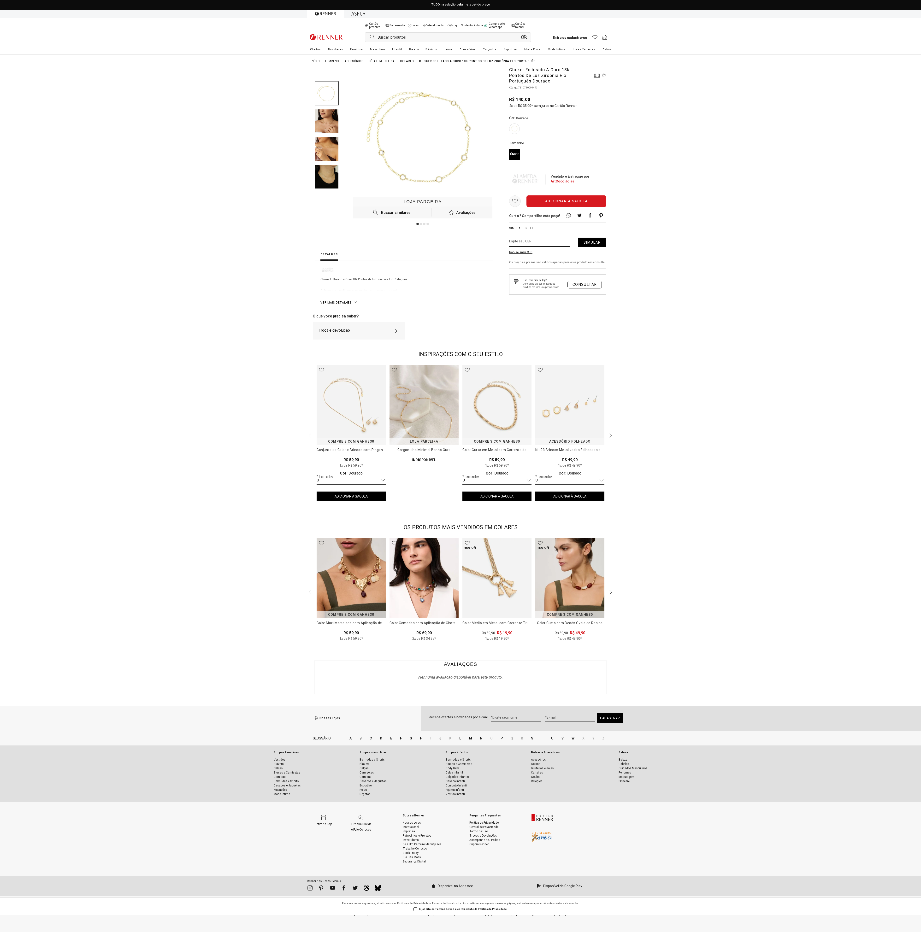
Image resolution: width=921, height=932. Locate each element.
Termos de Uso (442, 903)
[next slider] (309, 435)
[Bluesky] (378, 889)
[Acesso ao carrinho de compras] (605, 38)
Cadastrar (610, 718)
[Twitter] (355, 889)
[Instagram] (310, 889)
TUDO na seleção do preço (460, 5)
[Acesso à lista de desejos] (595, 38)
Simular (592, 242)
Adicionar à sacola (566, 201)
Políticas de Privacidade (413, 903)
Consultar (585, 284)
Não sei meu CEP (520, 252)
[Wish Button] (515, 201)
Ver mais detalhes (336, 302)
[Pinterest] (321, 889)
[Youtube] (333, 889)
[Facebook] (344, 889)
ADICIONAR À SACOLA (351, 496)
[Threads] (366, 889)
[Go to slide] (417, 224)
